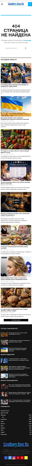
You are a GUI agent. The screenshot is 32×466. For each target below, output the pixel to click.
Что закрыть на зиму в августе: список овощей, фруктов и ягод (18, 333)
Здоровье (3, 415)
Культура (3, 97)
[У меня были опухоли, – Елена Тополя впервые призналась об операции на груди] (4, 360)
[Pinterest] (18, 457)
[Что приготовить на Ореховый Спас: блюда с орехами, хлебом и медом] (16, 298)
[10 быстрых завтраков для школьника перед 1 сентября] (16, 235)
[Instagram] (14, 457)
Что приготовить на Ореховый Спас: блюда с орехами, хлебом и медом (14, 310)
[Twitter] (10, 457)
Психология (4, 434)
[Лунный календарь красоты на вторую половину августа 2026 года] (16, 171)
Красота (3, 423)
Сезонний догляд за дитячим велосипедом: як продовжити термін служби (14, 85)
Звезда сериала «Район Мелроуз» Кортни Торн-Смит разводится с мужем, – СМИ (20, 393)
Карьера (3, 428)
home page (27, 40)
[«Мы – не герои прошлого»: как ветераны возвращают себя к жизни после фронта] (4, 402)
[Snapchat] (26, 457)
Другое (2, 413)
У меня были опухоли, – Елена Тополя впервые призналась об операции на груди (19, 359)
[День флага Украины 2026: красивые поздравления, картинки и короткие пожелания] (16, 106)
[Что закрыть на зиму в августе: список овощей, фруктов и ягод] (16, 139)
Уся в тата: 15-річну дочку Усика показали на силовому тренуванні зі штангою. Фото (20, 385)
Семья (3, 226)
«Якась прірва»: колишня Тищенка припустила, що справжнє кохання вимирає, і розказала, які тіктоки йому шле (20, 368)
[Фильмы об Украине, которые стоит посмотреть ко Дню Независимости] (16, 202)
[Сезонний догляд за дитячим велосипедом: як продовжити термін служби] (16, 73)
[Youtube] (22, 457)
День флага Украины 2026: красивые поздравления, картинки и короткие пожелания (15, 118)
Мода (2, 425)
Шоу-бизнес (4, 257)
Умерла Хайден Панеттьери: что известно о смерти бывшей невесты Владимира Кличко (14, 278)
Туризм (2, 432)
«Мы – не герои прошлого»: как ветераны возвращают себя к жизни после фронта (20, 401)
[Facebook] (6, 457)
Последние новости (9, 59)
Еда (2, 130)
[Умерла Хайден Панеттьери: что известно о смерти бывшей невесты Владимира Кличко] (16, 266)
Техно (3, 64)
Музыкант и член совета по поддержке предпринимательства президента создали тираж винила (19, 375)
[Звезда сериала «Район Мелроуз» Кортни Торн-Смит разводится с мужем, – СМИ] (4, 394)
